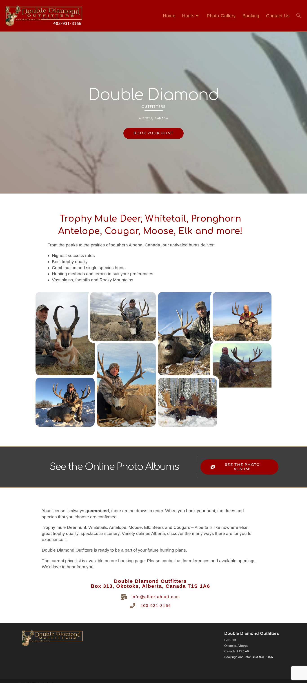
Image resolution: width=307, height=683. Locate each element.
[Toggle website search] (298, 16)
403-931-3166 (155, 605)
